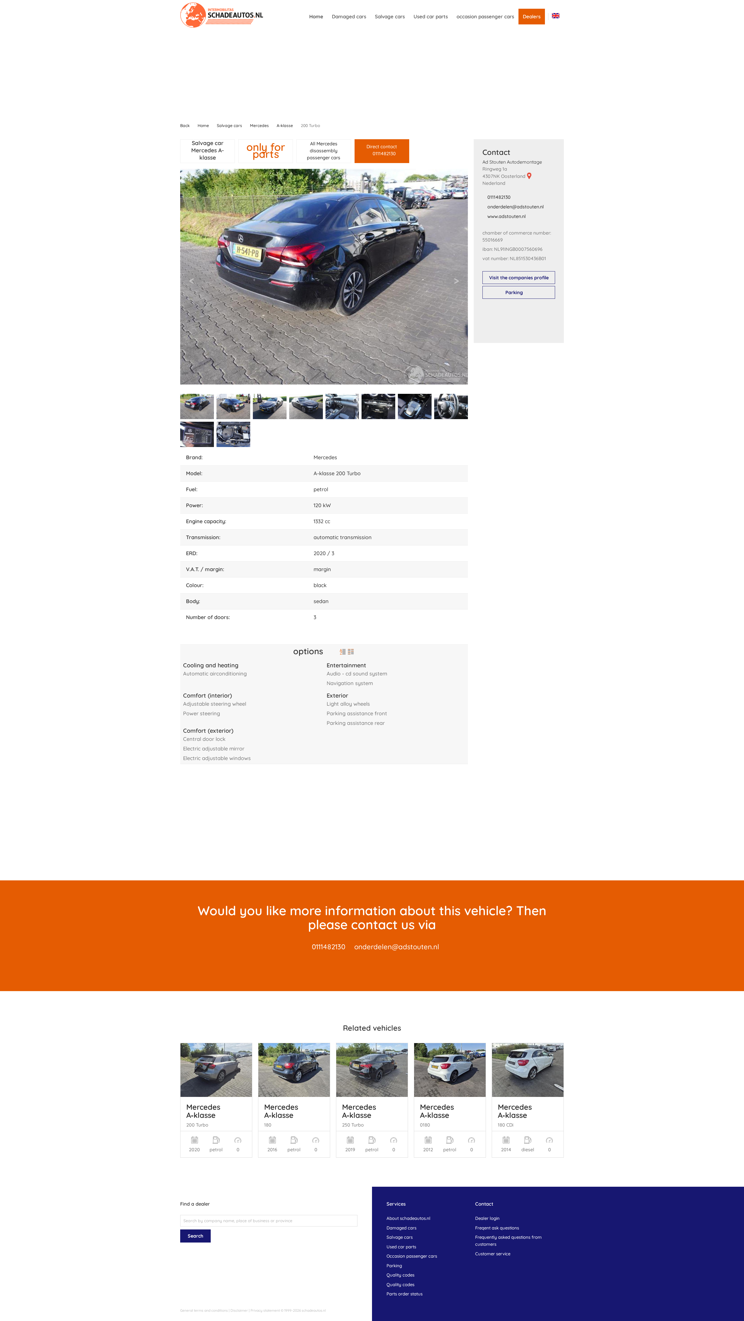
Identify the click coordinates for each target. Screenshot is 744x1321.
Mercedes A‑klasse (203, 1111)
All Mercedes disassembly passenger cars (323, 150)
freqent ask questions (497, 1228)
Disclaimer (239, 1310)
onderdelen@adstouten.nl (396, 946)
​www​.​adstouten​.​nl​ (506, 216)
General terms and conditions (204, 1310)
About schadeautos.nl (408, 1218)
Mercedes (259, 125)
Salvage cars (390, 16)
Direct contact (381, 150)
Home (316, 16)
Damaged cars (349, 16)
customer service (492, 1253)
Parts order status (405, 1294)
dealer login (487, 1218)
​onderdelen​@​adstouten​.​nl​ (515, 207)
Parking (514, 292)
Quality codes (400, 1275)
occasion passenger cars (485, 16)
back (185, 125)
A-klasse (285, 125)
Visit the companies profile (519, 277)
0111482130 (499, 197)
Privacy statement (265, 1310)
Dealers (532, 16)
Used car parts (431, 16)
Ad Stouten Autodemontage (512, 162)
